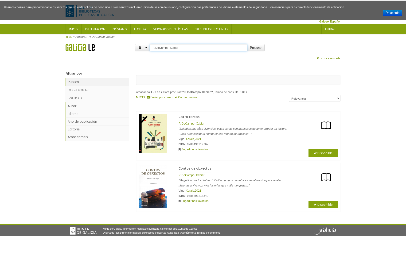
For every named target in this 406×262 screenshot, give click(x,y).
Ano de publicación (82, 121)
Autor (72, 106)
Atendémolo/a (188, 232)
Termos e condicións (208, 232)
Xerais (190, 139)
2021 (198, 139)
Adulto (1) (75, 98)
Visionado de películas (170, 29)
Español (335, 21)
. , (191, 123)
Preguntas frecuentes (211, 29)
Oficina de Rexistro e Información (122, 232)
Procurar (256, 47)
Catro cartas (189, 116)
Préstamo (120, 29)
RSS (141, 97)
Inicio (73, 29)
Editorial (74, 129)
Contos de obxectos (195, 168)
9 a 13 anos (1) (79, 89)
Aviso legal (173, 232)
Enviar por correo (161, 97)
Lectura (140, 29)
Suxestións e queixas (154, 232)
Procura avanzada (328, 58)
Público (73, 82)
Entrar (330, 29)
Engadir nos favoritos (194, 149)
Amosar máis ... (79, 137)
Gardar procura (187, 97)
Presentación (95, 29)
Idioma (73, 113)
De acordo (392, 13)
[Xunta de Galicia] (83, 231)
